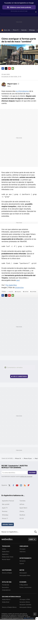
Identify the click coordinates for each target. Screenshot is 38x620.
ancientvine (19, 287)
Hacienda (23, 30)
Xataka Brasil (5, 602)
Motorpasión (23, 573)
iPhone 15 (15, 30)
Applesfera (5, 554)
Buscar (35, 531)
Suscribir (32, 472)
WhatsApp (5, 515)
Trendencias (5, 585)
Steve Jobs (7, 30)
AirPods (22, 504)
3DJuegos (22, 549)
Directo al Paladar (7, 573)
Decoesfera (5, 587)
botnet (26, 291)
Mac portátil (5, 504)
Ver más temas (7, 524)
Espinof (22, 563)
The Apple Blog (11, 285)
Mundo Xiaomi (6, 559)
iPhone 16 (18, 458)
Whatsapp (32, 30)
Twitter (6, 68)
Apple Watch (23, 508)
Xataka (4, 549)
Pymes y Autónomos (25, 587)
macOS (11, 291)
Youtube (17, 485)
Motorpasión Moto (25, 575)
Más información (28, 618)
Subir (31, 539)
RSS (24, 485)
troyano (18, 291)
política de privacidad (26, 476)
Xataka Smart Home (7, 557)
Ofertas (22, 511)
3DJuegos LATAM (25, 599)
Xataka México (6, 599)
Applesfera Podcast (8, 501)
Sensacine (22, 561)
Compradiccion (6, 590)
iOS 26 (22, 518)
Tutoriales (22, 501)
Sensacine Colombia (25, 604)
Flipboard (9, 68)
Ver (20, 376)
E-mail (12, 68)
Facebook (2, 68)
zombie (34, 291)
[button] (13, 84)
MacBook (22, 515)
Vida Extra (22, 551)
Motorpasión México (25, 607)
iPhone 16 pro (28, 458)
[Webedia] (7, 540)
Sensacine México (25, 602)
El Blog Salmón (24, 585)
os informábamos (22, 91)
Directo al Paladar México (9, 607)
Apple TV (5, 508)
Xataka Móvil (5, 551)
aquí (17, 280)
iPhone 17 (5, 518)
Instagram (20, 485)
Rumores (4, 511)
